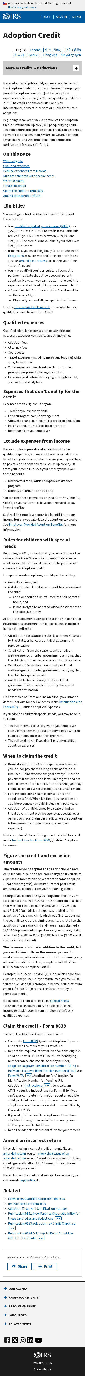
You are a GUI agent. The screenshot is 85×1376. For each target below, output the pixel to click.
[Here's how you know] (42, 5)
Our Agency (18, 1288)
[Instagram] (23, 1339)
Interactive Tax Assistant (32, 307)
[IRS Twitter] (15, 1339)
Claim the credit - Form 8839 (23, 191)
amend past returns (33, 260)
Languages (17, 1315)
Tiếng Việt (50, 55)
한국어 (19, 55)
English (21, 50)
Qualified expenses (16, 166)
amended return (14, 1153)
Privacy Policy (42, 1363)
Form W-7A (19, 1075)
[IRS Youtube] (38, 1339)
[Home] (12, 16)
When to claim (13, 181)
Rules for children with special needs (29, 176)
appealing (28, 1180)
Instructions (37, 1085)
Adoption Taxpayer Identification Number (37, 1208)
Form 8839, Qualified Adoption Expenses (36, 1199)
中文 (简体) (53, 50)
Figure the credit (14, 186)
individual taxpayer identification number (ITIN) (42, 1071)
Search (45, 17)
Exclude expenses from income (24, 171)
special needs (59, 1001)
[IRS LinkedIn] (30, 1339)
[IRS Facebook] (7, 1339)
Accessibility (42, 1369)
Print (48, 1266)
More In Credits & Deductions (31, 68)
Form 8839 (30, 1041)
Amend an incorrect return (21, 195)
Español (36, 50)
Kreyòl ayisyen (71, 55)
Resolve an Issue (22, 1306)
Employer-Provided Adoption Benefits (36, 524)
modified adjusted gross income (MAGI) (42, 226)
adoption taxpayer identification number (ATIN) (42, 1066)
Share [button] (22, 1266)
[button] (61, 17)
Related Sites (19, 1324)
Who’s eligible (13, 161)
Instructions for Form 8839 (31, 840)
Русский (33, 55)
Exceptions (16, 256)
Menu (76, 17)
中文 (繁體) (73, 50)
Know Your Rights (23, 1297)
